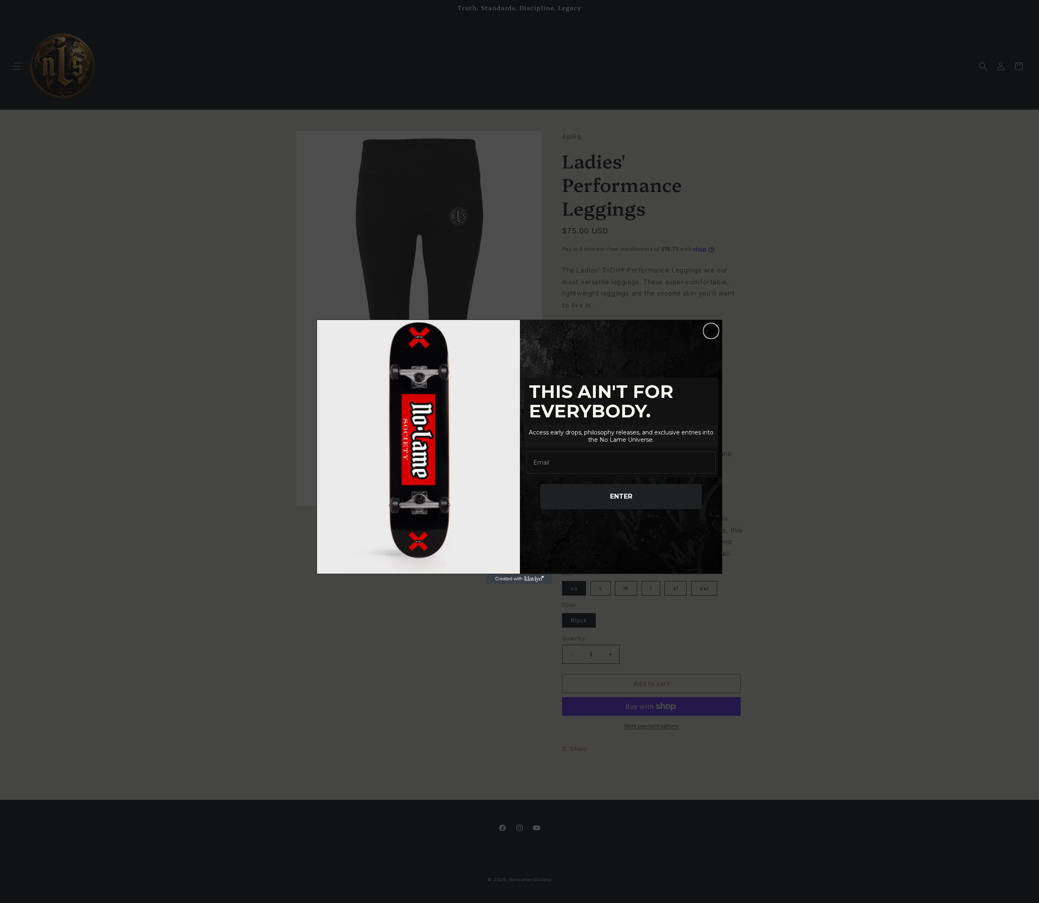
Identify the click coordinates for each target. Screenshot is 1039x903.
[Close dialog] (711, 331)
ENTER (621, 496)
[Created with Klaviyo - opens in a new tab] (519, 579)
